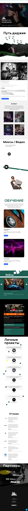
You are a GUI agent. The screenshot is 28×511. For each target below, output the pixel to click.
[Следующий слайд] (26, 284)
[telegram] (14, 505)
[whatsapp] (15, 505)
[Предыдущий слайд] (1, 284)
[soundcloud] (13, 505)
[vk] (12, 505)
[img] (14, 350)
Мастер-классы (19, 128)
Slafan (25, 96)
